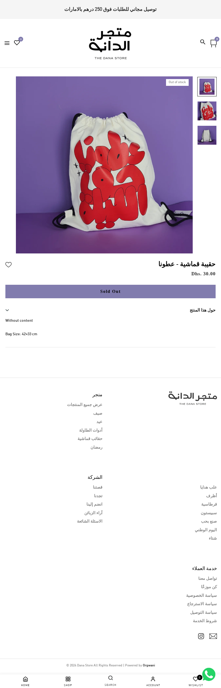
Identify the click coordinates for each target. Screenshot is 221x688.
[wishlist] (17, 43)
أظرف (211, 496)
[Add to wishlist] (8, 264)
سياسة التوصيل (203, 613)
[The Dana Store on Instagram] (201, 636)
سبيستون (209, 513)
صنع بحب (209, 521)
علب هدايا (208, 487)
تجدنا (98, 496)
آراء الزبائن (93, 513)
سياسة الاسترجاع (202, 604)
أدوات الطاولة (90, 430)
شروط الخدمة (205, 621)
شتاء (213, 538)
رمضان (96, 447)
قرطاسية (209, 504)
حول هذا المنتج (203, 310)
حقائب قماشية (90, 439)
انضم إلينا (94, 504)
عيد (99, 422)
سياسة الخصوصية (201, 596)
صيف (97, 413)
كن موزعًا (209, 587)
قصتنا (97, 487)
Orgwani (149, 665)
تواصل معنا (207, 579)
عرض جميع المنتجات (84, 405)
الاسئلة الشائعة (89, 521)
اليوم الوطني (206, 530)
